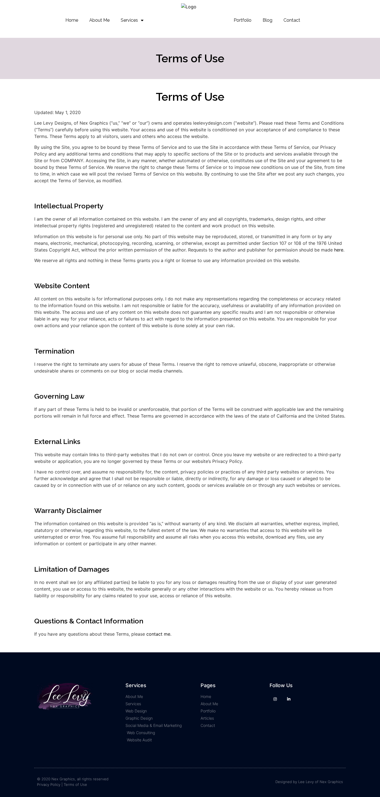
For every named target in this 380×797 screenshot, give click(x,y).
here (338, 250)
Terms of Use (75, 784)
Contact (291, 20)
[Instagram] (275, 699)
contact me (158, 634)
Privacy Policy (48, 784)
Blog (267, 20)
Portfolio (242, 20)
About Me (99, 20)
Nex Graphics (331, 781)
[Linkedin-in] (288, 699)
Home (71, 20)
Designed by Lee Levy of (297, 781)
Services (129, 20)
